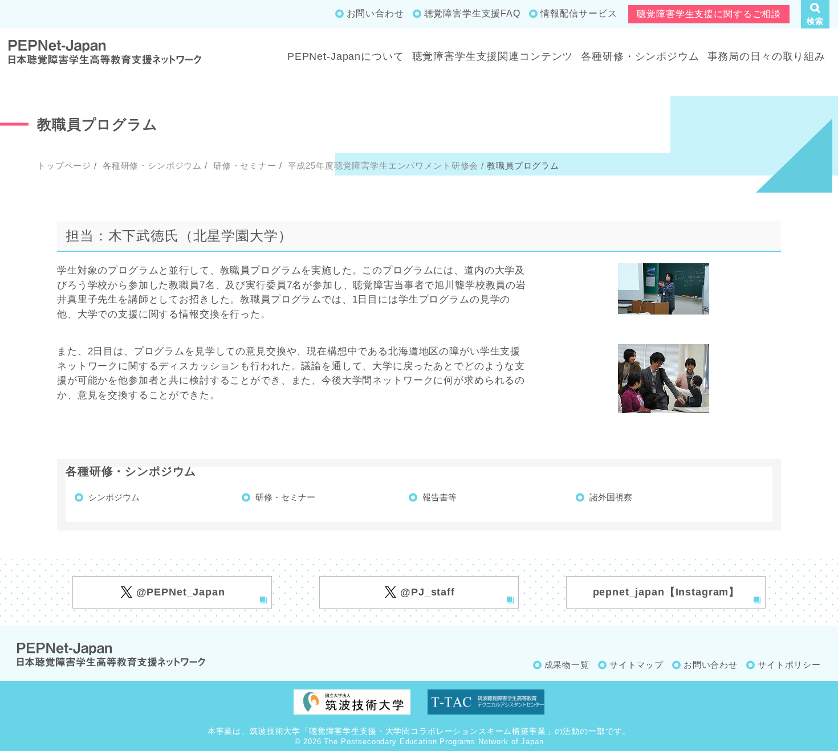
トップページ (64, 165)
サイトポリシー (789, 665)
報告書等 (439, 497)
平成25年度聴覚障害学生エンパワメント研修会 (382, 165)
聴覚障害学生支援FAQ (472, 13)
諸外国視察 (610, 497)
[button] (815, 14)
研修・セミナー (243, 165)
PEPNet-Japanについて (345, 56)
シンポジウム (114, 497)
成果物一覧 (566, 665)
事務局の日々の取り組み (766, 56)
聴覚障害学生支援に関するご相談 (709, 14)
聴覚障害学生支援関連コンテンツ (492, 56)
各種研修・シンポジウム (640, 56)
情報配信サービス (578, 13)
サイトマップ (636, 665)
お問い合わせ (375, 13)
